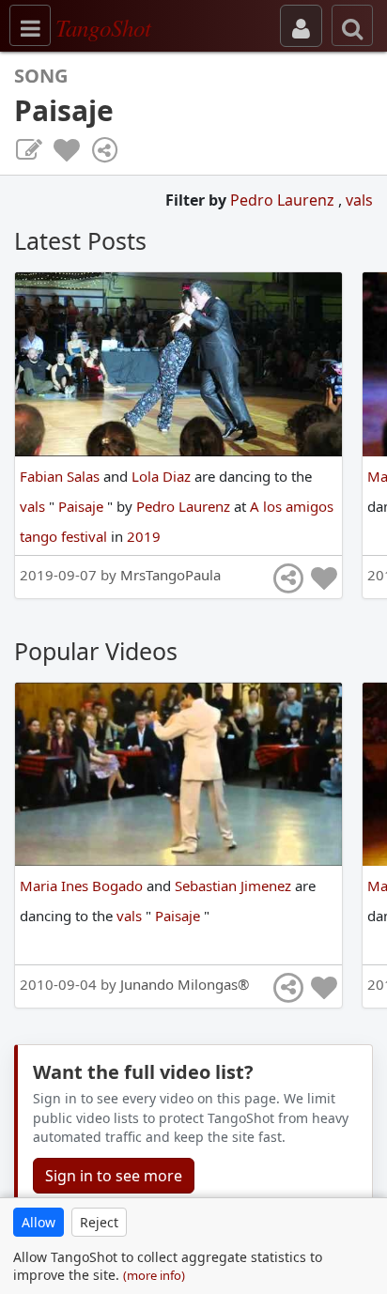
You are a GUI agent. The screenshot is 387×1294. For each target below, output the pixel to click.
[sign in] (301, 26)
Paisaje (82, 506)
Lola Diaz (163, 476)
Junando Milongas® (184, 984)
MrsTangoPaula (170, 574)
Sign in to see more (113, 1175)
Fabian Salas (61, 476)
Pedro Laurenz (284, 200)
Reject (99, 1222)
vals (359, 200)
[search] (352, 25)
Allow (38, 1222)
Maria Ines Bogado (83, 885)
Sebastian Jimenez (235, 885)
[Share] (104, 150)
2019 (144, 536)
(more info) (154, 1275)
